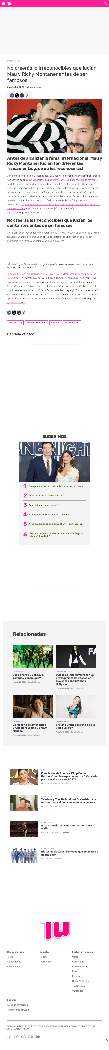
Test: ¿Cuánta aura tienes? (43, 505)
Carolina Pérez (34, 682)
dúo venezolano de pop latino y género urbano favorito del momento (63, 180)
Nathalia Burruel (77, 688)
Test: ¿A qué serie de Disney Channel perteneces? (55, 524)
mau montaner (15, 323)
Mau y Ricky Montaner (36, 323)
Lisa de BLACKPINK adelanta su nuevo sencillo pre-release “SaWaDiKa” (56, 534)
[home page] (9, 3)
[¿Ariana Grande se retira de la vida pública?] (76, 706)
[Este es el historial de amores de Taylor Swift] (24, 829)
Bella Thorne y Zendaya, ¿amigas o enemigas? (28, 676)
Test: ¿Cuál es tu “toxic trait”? (45, 495)
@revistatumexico (16, 302)
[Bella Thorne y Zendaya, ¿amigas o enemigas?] (33, 656)
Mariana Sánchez (62, 833)
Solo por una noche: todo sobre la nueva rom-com (56, 486)
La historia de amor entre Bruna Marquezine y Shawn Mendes (30, 728)
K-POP (44, 770)
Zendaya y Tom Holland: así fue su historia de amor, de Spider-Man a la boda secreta (68, 801)
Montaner (55, 323)
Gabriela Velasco (33, 87)
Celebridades (13, 61)
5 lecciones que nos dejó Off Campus (49, 514)
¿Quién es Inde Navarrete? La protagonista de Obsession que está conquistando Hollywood (75, 679)
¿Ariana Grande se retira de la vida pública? (75, 726)
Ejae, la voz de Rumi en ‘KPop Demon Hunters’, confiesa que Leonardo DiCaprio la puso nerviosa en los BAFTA (69, 776)
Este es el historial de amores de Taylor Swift (67, 827)
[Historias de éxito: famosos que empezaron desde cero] (24, 855)
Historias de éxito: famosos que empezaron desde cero (69, 853)
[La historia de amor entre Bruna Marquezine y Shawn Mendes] (33, 706)
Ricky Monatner (72, 323)
